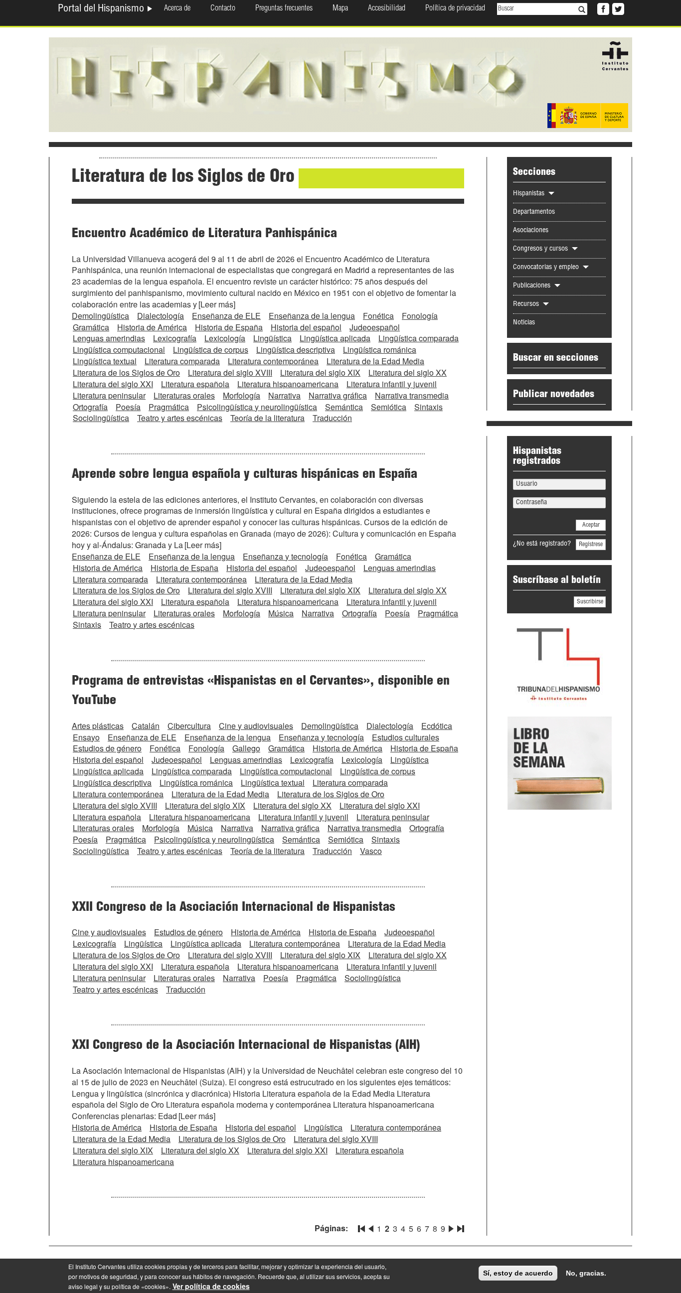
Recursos (527, 304)
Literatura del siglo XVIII (230, 372)
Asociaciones (530, 230)
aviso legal (83, 1286)
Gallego (246, 748)
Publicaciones (532, 286)
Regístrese (591, 545)
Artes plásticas (98, 725)
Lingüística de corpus (210, 349)
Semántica (344, 407)
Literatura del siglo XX (407, 372)
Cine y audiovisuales (256, 725)
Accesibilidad (386, 9)
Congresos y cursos (541, 249)
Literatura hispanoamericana (288, 384)
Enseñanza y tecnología (285, 556)
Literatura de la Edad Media (375, 361)
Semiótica (388, 407)
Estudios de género (107, 748)
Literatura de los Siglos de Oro (126, 372)
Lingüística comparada (418, 338)
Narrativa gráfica (338, 395)
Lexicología (224, 338)
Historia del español (306, 327)
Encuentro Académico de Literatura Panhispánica (204, 234)
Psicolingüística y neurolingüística (257, 407)
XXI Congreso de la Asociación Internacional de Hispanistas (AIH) (246, 1045)
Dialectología (160, 315)
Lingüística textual (105, 361)
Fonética (378, 315)
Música (281, 613)
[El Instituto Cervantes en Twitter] (617, 8)
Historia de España (229, 327)
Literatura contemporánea (273, 361)
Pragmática (169, 407)
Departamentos (534, 212)
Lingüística (272, 338)
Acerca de (177, 9)
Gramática (91, 327)
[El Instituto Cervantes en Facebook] (602, 8)
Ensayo (86, 737)
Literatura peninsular (109, 395)
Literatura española (195, 384)
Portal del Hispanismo (102, 9)
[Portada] (340, 84)
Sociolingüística (101, 418)
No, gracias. (586, 1273)
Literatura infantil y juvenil (391, 384)
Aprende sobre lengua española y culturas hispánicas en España (244, 474)
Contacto (222, 9)
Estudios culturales (405, 737)
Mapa (340, 9)
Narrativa (284, 395)
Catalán (146, 725)
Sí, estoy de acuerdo (518, 1273)
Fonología (420, 315)
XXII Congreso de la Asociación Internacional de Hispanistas (233, 907)
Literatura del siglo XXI (113, 384)
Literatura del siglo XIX (320, 372)
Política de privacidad (455, 9)
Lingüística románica (379, 349)
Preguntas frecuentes (284, 9)
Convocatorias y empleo (547, 267)
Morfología (241, 395)
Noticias (524, 322)
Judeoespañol (374, 327)
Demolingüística (100, 315)
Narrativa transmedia (412, 395)
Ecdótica (436, 725)
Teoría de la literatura (267, 418)
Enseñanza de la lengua (312, 315)
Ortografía (90, 407)
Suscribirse (590, 602)
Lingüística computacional (119, 349)
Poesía (128, 407)
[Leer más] (216, 304)
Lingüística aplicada (335, 338)
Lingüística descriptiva (295, 349)
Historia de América (152, 327)
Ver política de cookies (211, 1286)
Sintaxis (428, 407)
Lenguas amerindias (109, 338)
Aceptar (591, 525)
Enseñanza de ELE (226, 315)
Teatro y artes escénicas (179, 418)
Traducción (332, 418)
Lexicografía (174, 338)
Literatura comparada (182, 361)
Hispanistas (529, 193)
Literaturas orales (184, 395)
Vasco (371, 851)
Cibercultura (189, 725)
